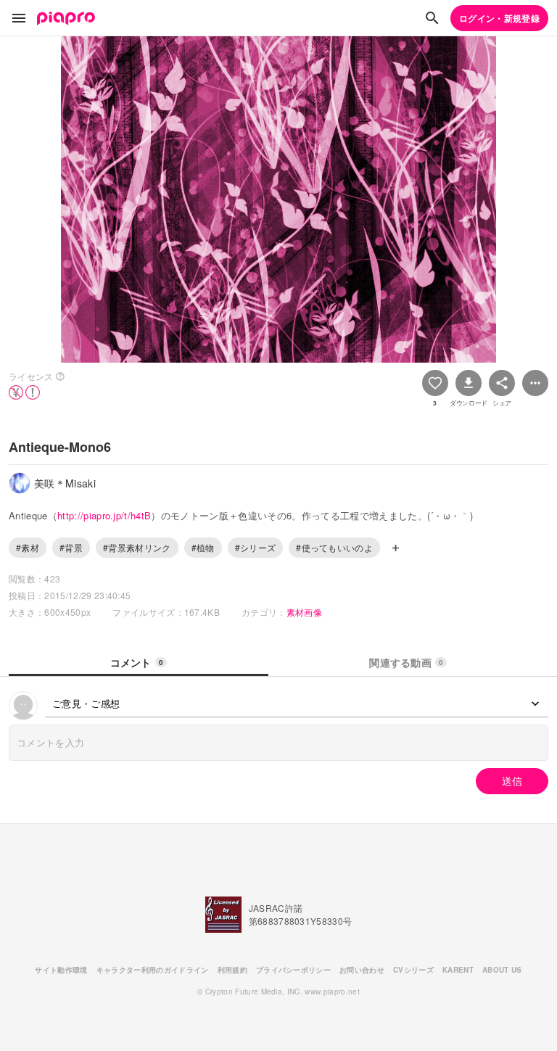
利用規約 (232, 970)
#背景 (71, 547)
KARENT (458, 970)
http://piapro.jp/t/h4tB (104, 515)
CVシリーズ (413, 970)
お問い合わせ (361, 970)
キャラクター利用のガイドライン (152, 970)
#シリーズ (255, 547)
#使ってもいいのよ (334, 547)
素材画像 (304, 612)
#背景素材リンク (137, 547)
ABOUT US (502, 970)
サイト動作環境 (61, 970)
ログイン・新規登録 (499, 18)
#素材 (27, 547)
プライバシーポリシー (293, 970)
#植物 (203, 547)
